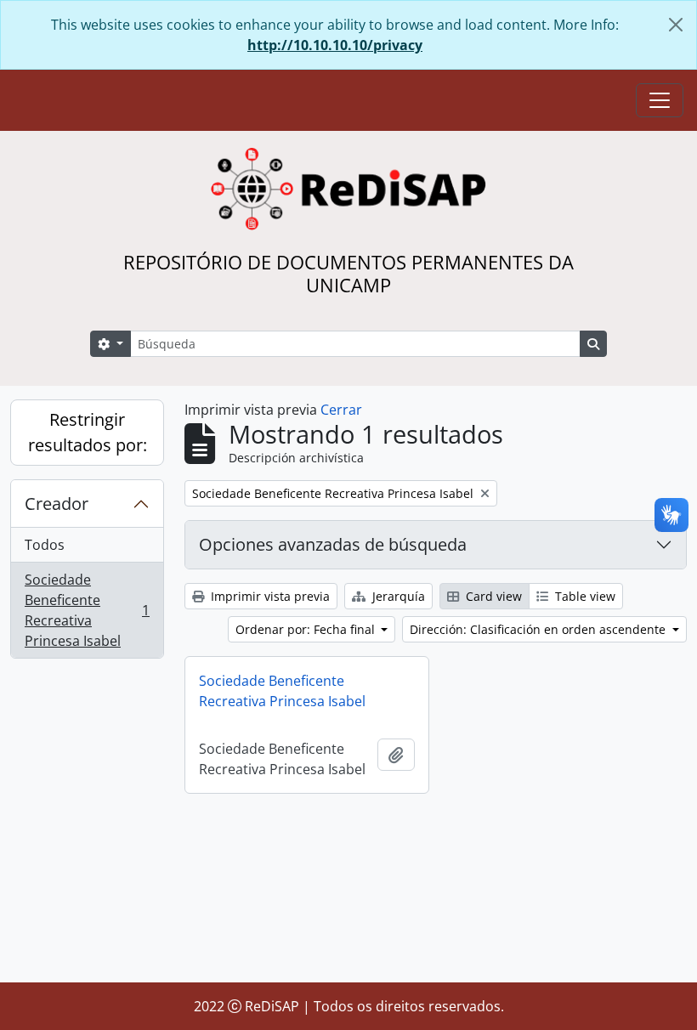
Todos (45, 544)
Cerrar (341, 409)
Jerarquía (397, 596)
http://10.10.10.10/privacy (334, 45)
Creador (56, 503)
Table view (583, 596)
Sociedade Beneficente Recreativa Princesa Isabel (87, 610)
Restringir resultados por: (87, 432)
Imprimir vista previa (268, 596)
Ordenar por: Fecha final (306, 629)
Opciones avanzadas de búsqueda (333, 544)
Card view (492, 596)
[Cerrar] (675, 24)
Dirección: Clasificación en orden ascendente (539, 629)
